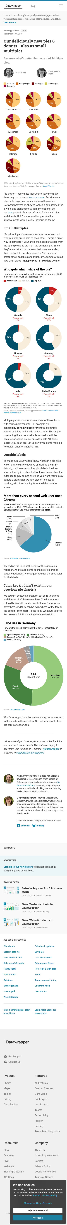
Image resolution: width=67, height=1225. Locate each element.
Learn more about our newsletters (45, 1011)
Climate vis (9, 946)
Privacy (39, 1120)
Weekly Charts (11, 997)
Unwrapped (9, 991)
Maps (37, 974)
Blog (32, 6)
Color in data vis (11, 952)
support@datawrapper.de (30, 752)
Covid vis (39, 952)
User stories (41, 991)
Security (39, 1126)
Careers (39, 1160)
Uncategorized (11, 985)
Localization (41, 1104)
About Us (40, 1150)
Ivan (10, 212)
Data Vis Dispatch (43, 957)
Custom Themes (44, 1088)
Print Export (41, 1099)
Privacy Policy (42, 1166)
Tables (7, 1093)
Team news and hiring (45, 980)
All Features (41, 1083)
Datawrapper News (11, 31)
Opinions (8, 980)
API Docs (9, 1177)
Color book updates (44, 946)
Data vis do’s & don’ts (14, 963)
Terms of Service (44, 1177)
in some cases (36, 197)
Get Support (15, 1056)
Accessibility (41, 1115)
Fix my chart (10, 969)
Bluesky (40, 825)
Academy (9, 1155)
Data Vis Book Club (13, 957)
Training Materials (14, 1171)
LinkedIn (25, 825)
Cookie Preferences (45, 1171)
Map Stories (10, 974)
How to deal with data (45, 969)
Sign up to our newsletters (18, 866)
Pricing (7, 1099)
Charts (7, 1083)
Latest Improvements (46, 1155)
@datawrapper (51, 748)
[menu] (60, 6)
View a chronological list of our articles (17, 1011)
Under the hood (42, 985)
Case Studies (11, 1104)
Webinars (9, 1166)
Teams (38, 1110)
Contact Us (14, 1061)
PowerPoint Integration (47, 1131)
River (6, 1160)
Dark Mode (41, 1093)
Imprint (36, 1195)
